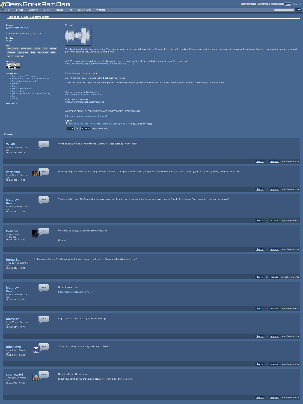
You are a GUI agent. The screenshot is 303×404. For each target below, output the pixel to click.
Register (297, 4)
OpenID (248, 4)
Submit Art (33, 10)
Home (7, 10)
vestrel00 (13, 172)
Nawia (15, 98)
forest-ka (12, 259)
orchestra (26, 48)
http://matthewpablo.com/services (75, 292)
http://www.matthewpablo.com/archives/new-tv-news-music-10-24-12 (99, 63)
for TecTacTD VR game (24, 76)
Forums (59, 10)
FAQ (70, 10)
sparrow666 (15, 374)
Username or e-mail (264, 4)
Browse (19, 10)
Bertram (12, 231)
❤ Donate (100, 10)
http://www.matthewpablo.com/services (84, 102)
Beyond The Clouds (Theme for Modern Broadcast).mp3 (96, 123)
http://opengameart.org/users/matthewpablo (87, 116)
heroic (53, 48)
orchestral (12, 48)
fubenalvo (13, 347)
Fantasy (11, 52)
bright (37, 48)
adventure (43, 52)
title (9, 56)
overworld (23, 52)
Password (276, 4)
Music (9, 40)
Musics (15, 96)
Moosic (15, 83)
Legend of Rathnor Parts (24, 81)
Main (53, 52)
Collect (47, 10)
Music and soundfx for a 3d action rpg (31, 93)
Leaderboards (84, 10)
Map (33, 52)
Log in (70, 128)
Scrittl (10, 144)
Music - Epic (18, 91)
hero (45, 48)
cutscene (19, 56)
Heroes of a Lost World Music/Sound (30, 78)
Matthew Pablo (17, 28)
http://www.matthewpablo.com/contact (84, 94)
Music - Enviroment (22, 88)
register (85, 128)
